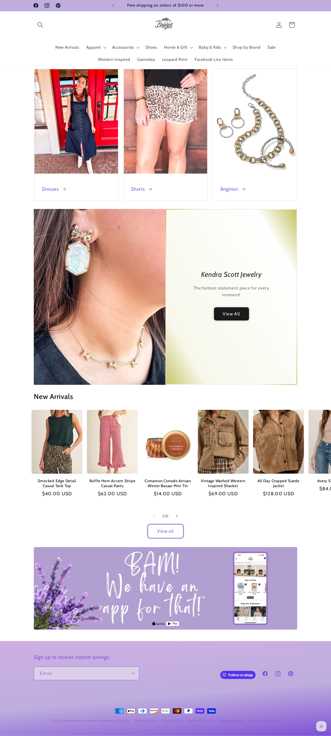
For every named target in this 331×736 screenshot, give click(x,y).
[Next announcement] (218, 5)
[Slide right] (177, 516)
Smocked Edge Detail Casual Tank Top (57, 483)
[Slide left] (154, 516)
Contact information (265, 720)
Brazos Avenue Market (80, 721)
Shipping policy (232, 720)
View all (165, 531)
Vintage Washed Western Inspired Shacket (223, 483)
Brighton (229, 189)
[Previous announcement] (113, 5)
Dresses (50, 189)
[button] (40, 24)
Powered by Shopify (113, 721)
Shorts (138, 189)
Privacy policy (172, 720)
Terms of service (201, 720)
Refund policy (145, 720)
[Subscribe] (132, 673)
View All (231, 313)
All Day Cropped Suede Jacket (278, 483)
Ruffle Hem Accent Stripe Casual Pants (112, 483)
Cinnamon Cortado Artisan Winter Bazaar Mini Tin (168, 483)
